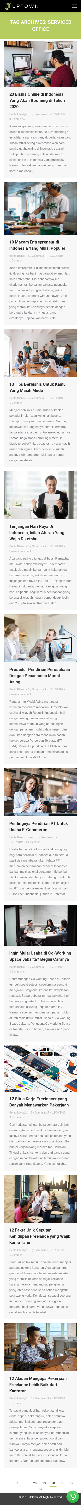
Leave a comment (20, 551)
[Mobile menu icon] (74, 6)
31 (62, 1483)
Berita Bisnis (17, 255)
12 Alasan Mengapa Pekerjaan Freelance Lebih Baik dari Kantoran (38, 1384)
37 (40, 1489)
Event (29, 837)
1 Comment (16, 260)
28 (35, 1483)
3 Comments (17, 119)
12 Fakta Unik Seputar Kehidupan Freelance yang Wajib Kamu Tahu (39, 1236)
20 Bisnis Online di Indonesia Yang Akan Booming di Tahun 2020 (37, 100)
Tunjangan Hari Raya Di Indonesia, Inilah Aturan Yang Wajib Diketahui (36, 532)
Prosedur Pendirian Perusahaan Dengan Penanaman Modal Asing (39, 675)
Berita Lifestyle (18, 114)
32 (71, 1483)
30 (53, 1483)
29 (44, 1483)
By (40, 114)
